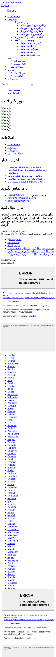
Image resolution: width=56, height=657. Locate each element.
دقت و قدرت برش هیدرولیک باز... (24, 175)
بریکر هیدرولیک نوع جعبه (32, 34)
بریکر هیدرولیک (21, 22)
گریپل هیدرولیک (28, 46)
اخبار (9, 58)
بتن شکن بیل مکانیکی (43, 248)
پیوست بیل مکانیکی (24, 40)
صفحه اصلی (13, 16)
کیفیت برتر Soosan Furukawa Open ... (26, 181)
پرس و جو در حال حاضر (13, 231)
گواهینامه (18, 75)
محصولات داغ (14, 239)
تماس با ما (12, 78)
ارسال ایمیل (7, 262)
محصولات (12, 19)
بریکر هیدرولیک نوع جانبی (33, 25)
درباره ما (11, 69)
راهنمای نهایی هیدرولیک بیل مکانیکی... (26, 178)
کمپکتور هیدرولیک (29, 49)
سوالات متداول (15, 66)
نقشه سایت (13, 242)
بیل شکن (26, 248)
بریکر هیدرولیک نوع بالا (31, 28)
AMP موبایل (13, 245)
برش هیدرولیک (27, 52)
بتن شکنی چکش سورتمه (27, 251)
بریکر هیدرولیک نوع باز (31, 31)
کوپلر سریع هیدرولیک (30, 43)
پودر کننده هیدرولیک (30, 55)
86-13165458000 (14, 2)
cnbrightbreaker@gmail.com (21, 198)
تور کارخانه (19, 72)
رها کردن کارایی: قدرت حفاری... (24, 166)
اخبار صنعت (20, 63)
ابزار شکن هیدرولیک (17, 254)
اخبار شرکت (20, 60)
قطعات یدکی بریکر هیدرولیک (28, 37)
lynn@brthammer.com (18, 200)
